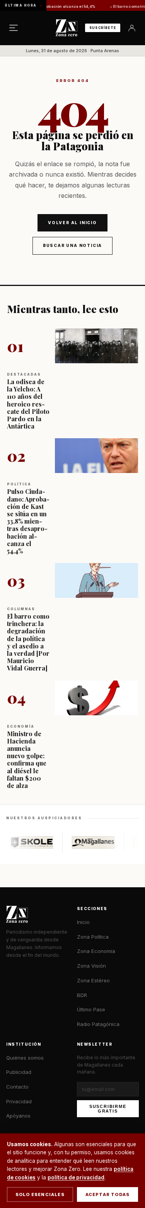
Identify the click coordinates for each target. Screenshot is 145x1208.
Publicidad (18, 1072)
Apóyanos (18, 1116)
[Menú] (13, 28)
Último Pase (91, 1009)
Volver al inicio (72, 222)
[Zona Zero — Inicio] (66, 27)
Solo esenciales (40, 1194)
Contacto (17, 1087)
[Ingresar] (132, 28)
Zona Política (93, 937)
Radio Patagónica (98, 1024)
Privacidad (19, 1101)
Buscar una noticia (72, 245)
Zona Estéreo (93, 980)
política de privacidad (76, 1177)
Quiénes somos (25, 1058)
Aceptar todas (107, 1194)
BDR (82, 995)
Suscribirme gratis (107, 1108)
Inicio (83, 922)
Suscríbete (102, 28)
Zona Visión (91, 966)
